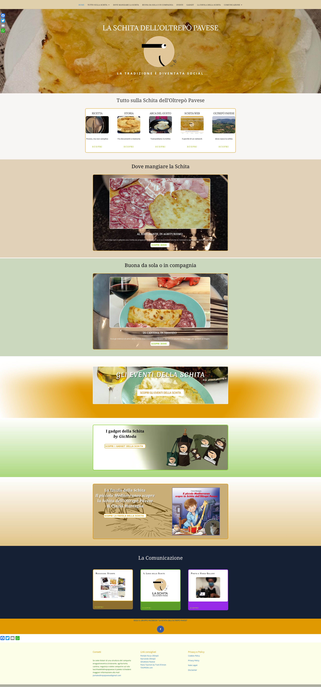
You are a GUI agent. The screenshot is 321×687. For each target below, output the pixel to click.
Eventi (179, 5)
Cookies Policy (194, 656)
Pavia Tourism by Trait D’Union (153, 665)
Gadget (190, 5)
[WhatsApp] (3, 30)
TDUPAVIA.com (146, 667)
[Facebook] (3, 15)
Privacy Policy (193, 660)
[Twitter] (3, 20)
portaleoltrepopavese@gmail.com (107, 675)
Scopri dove (159, 244)
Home (81, 5)
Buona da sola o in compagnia (157, 5)
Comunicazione (232, 5)
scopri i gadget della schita (124, 446)
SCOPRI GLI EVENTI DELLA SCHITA (160, 392)
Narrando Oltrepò (147, 659)
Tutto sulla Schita (97, 5)
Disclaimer (192, 670)
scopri (97, 147)
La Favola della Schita (209, 5)
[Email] (3, 25)
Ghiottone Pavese (147, 662)
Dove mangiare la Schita (126, 5)
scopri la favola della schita (124, 515)
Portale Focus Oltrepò (149, 656)
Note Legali (192, 665)
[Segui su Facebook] (160, 629)
